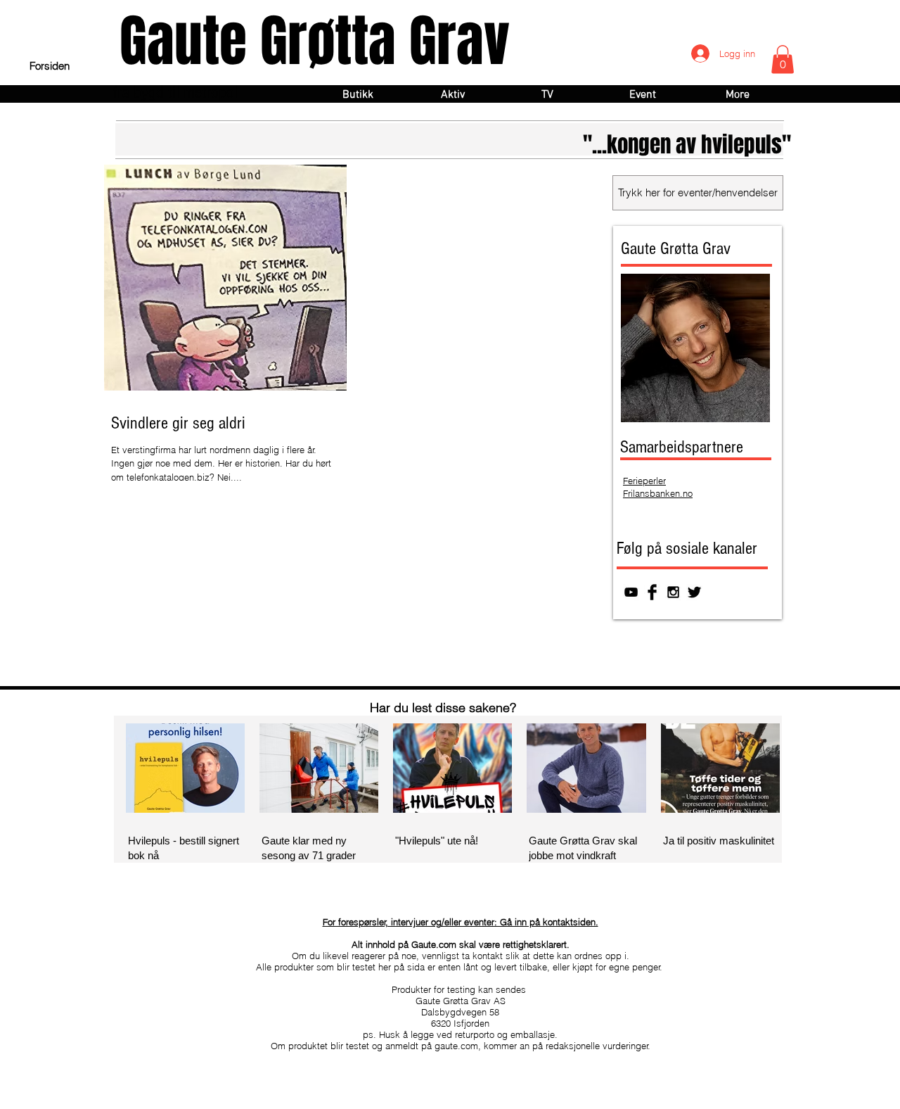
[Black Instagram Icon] (673, 592)
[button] (783, 59)
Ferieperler (644, 480)
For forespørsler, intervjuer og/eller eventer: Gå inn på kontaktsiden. (460, 921)
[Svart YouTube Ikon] (631, 592)
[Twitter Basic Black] (694, 592)
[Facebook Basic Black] (652, 592)
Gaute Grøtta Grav (315, 41)
